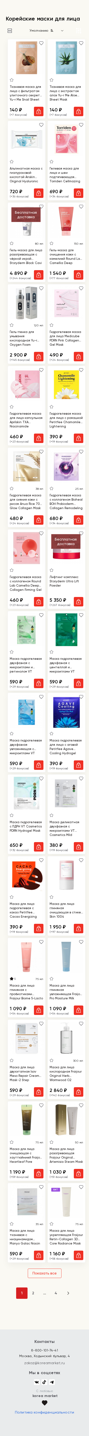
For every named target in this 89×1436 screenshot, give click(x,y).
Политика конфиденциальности (44, 1412)
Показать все (45, 1273)
